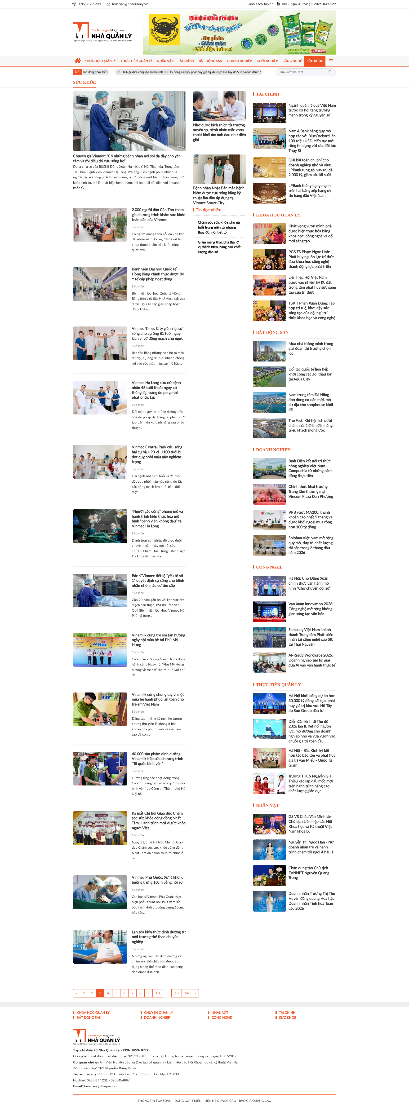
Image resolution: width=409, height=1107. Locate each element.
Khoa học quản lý (278, 215)
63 (176, 993)
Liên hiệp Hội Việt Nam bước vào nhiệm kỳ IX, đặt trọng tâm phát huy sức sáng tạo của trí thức (312, 285)
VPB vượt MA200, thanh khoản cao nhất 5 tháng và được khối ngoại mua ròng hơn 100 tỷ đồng (310, 520)
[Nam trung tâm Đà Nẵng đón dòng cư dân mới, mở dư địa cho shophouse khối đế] (269, 402)
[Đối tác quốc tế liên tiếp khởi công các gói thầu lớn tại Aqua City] (269, 376)
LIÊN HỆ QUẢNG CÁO (220, 1101)
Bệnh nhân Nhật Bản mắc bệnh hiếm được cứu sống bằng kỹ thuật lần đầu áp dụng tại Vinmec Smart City (219, 195)
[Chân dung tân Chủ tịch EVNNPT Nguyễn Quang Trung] (269, 875)
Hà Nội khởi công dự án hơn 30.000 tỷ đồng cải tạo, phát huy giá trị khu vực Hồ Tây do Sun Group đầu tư (151, 72)
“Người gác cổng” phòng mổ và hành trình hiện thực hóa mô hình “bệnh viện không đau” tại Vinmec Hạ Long (157, 519)
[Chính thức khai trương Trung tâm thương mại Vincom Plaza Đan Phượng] (269, 494)
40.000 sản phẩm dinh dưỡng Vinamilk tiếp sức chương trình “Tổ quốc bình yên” (157, 759)
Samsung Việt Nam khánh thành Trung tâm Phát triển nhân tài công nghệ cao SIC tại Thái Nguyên (311, 637)
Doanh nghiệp (273, 449)
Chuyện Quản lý (158, 1012)
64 (187, 993)
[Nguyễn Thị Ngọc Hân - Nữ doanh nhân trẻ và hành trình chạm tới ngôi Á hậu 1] (269, 849)
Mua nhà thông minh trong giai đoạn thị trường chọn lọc (311, 349)
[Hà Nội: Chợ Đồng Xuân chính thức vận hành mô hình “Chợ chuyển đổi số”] (269, 586)
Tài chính (267, 94)
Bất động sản (272, 332)
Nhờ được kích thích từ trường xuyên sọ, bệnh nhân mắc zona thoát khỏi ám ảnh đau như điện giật (219, 132)
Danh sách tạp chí (260, 4)
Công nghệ (269, 567)
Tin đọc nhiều (208, 210)
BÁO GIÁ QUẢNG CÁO (255, 1101)
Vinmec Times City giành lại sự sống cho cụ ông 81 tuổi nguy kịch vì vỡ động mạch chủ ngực (157, 333)
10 (158, 993)
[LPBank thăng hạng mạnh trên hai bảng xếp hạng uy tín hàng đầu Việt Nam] (269, 193)
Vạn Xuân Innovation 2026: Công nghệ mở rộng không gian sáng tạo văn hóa (311, 609)
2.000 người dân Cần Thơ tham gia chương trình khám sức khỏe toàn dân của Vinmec (158, 215)
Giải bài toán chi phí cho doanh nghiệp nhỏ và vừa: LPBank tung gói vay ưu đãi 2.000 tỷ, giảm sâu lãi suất (311, 167)
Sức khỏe (138, 227)
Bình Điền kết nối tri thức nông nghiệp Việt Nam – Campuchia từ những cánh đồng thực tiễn (311, 468)
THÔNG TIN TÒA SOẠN (154, 1101)
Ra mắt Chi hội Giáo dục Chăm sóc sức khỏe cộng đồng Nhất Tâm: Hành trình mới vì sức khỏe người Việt (159, 821)
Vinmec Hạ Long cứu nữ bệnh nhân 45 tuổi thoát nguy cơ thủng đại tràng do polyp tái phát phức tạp (156, 390)
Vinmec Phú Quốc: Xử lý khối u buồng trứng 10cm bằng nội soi (157, 880)
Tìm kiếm (329, 72)
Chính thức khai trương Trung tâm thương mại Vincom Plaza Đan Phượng (311, 491)
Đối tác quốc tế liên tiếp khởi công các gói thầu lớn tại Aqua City (310, 374)
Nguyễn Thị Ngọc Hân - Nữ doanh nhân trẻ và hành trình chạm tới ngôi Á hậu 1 (311, 847)
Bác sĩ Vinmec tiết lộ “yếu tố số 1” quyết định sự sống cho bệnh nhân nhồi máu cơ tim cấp (158, 581)
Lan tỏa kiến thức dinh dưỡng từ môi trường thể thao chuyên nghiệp (159, 937)
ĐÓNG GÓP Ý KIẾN (187, 1101)
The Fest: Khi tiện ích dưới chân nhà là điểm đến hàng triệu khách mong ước (311, 425)
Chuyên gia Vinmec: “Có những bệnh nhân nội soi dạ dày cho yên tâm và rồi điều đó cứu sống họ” (127, 158)
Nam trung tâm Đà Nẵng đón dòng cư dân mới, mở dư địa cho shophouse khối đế (311, 402)
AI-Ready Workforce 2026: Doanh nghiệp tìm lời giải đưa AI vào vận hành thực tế (312, 660)
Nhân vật (267, 805)
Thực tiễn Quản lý (278, 684)
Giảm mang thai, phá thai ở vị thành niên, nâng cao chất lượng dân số (219, 247)
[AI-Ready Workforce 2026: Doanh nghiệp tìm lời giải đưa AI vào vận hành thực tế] (269, 663)
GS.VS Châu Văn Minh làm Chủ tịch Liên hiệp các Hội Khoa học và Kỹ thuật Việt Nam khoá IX (310, 824)
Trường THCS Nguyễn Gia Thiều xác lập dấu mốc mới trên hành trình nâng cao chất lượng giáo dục (311, 783)
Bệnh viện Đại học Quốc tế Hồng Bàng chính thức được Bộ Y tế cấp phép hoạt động (158, 274)
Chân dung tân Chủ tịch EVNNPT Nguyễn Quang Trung (309, 873)
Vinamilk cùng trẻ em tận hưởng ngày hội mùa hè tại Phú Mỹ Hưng (158, 640)
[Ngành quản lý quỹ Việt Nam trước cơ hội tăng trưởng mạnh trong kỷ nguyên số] (269, 113)
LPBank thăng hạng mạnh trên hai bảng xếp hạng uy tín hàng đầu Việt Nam (310, 191)
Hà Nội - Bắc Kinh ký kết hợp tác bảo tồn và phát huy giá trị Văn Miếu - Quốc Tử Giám (312, 758)
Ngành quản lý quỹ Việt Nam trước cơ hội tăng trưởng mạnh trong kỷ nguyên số (312, 110)
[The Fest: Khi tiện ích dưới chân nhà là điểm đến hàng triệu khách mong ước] (269, 428)
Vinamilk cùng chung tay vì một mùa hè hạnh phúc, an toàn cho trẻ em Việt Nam (158, 699)
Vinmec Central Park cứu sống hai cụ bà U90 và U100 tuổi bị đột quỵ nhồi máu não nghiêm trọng (157, 454)
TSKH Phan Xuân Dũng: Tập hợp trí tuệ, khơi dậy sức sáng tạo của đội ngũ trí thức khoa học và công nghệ (312, 310)
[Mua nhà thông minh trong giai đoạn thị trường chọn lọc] (269, 351)
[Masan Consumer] (248, 32)
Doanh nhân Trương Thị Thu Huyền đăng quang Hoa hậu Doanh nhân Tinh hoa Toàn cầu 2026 (312, 901)
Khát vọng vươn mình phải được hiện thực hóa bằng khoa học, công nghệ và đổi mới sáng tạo (311, 233)
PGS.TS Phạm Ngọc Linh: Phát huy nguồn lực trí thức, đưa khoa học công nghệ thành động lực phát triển (312, 259)
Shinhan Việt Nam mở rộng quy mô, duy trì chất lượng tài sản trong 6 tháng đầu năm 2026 (311, 545)
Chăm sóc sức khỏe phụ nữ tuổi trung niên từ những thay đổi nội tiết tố (219, 227)
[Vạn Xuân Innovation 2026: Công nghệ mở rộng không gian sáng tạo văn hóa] (269, 611)
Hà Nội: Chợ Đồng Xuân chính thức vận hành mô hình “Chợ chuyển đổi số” (310, 583)
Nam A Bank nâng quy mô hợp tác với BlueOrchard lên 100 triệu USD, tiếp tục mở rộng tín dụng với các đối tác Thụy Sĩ (312, 141)
